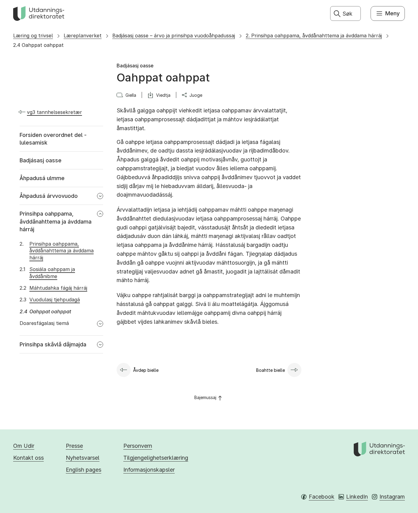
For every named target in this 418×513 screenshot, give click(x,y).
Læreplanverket (83, 35)
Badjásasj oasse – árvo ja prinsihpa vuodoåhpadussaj (173, 35)
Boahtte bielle (270, 370)
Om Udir (23, 446)
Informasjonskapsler (149, 469)
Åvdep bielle (146, 370)
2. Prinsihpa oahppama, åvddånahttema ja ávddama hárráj (314, 35)
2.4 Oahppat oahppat (38, 45)
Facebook (321, 496)
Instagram (392, 496)
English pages (83, 469)
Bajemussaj (205, 397)
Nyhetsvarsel (82, 458)
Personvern (137, 446)
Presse (74, 446)
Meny (392, 13)
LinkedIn (357, 496)
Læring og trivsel (33, 35)
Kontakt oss (28, 458)
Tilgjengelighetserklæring (155, 458)
